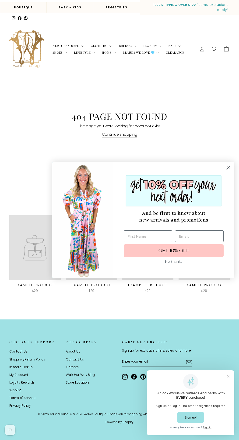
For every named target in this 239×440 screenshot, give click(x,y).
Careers (72, 367)
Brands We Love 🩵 (139, 52)
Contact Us (18, 351)
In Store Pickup (21, 367)
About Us (73, 351)
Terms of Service (22, 398)
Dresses (126, 46)
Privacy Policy (20, 405)
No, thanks (173, 261)
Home (107, 52)
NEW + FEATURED (66, 46)
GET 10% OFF (173, 250)
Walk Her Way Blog (80, 375)
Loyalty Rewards (22, 382)
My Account (18, 375)
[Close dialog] (228, 168)
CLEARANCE (175, 52)
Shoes (58, 52)
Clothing (99, 46)
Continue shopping (119, 134)
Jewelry (150, 46)
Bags (172, 46)
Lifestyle (82, 52)
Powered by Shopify (119, 422)
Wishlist (15, 390)
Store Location (77, 382)
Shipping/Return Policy (27, 359)
